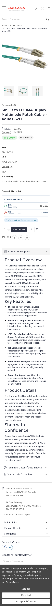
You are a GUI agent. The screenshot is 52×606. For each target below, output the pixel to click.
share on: (6, 237)
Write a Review (26, 138)
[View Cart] (48, 9)
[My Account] (36, 9)
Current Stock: (11, 191)
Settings (26, 588)
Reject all (26, 595)
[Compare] (42, 9)
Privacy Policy (12, 582)
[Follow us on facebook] (4, 547)
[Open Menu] (4, 8)
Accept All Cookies (26, 601)
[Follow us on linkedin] (10, 547)
